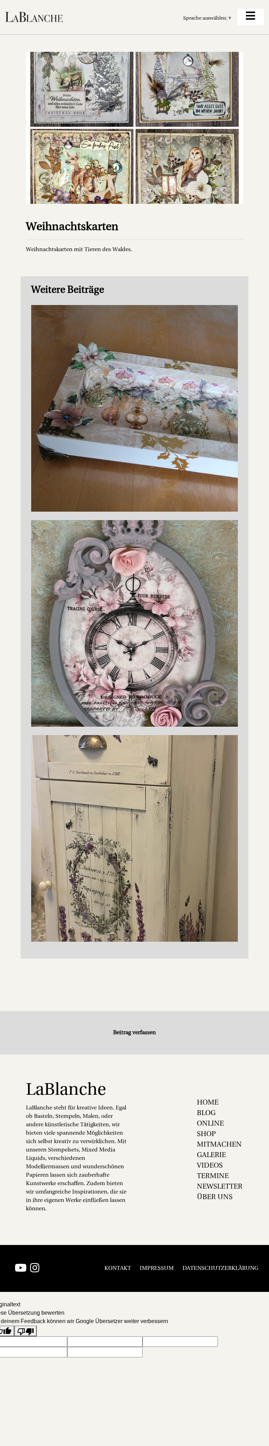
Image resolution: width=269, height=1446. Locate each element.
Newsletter (219, 1186)
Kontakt (117, 1268)
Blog (206, 1113)
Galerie (211, 1155)
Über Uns (215, 1197)
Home (208, 1102)
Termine (213, 1176)
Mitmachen (219, 1144)
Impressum (157, 1268)
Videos (210, 1165)
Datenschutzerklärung (220, 1268)
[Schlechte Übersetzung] (25, 1331)
